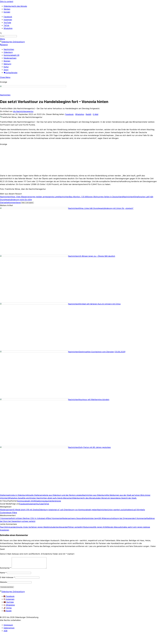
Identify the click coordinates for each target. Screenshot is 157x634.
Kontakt (7, 12)
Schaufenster (11, 72)
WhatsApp (8, 28)
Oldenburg (8, 52)
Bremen (7, 61)
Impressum (8, 625)
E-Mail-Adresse (7, 577)
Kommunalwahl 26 (11, 55)
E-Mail (95, 114)
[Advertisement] (78, 159)
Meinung (7, 64)
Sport (6, 70)
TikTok (6, 25)
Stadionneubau (41, 501)
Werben (7, 9)
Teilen (23, 202)
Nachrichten (9, 49)
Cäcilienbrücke (54, 501)
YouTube (7, 22)
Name (3, 573)
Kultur (6, 67)
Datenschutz (9, 628)
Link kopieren (29, 202)
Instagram (8, 20)
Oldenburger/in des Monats (15, 6)
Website (3, 582)
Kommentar (5, 568)
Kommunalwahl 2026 (26, 501)
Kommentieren (14, 202)
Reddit (88, 114)
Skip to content (6, 1)
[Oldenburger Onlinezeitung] (12, 591)
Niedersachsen (10, 58)
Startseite (4, 202)
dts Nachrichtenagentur (23, 111)
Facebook (8, 17)
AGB (5, 631)
